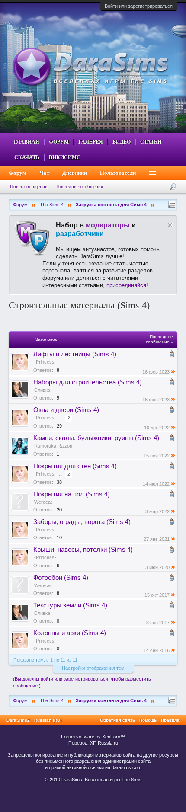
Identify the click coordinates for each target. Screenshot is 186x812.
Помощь (148, 720)
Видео (121, 142)
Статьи (150, 142)
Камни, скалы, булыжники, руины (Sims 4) (96, 438)
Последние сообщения (79, 186)
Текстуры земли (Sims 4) (70, 605)
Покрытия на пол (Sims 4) (71, 494)
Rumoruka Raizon (53, 445)
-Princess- (45, 361)
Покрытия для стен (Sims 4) (75, 466)
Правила (170, 720)
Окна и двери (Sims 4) (66, 409)
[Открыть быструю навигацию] (171, 204)
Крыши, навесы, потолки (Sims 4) (83, 549)
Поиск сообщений (29, 186)
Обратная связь (117, 720)
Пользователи (118, 172)
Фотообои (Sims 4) (60, 577)
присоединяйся (126, 285)
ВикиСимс (64, 157)
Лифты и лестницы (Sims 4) (74, 354)
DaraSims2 (18, 720)
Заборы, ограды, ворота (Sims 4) (82, 521)
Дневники (74, 172)
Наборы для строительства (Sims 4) (87, 382)
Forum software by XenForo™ (93, 736)
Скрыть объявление (170, 225)
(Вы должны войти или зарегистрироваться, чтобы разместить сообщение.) (82, 682)
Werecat (43, 502)
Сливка (42, 390)
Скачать (26, 157)
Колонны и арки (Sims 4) (69, 633)
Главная (26, 142)
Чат (44, 172)
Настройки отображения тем (93, 668)
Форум (59, 142)
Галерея (90, 142)
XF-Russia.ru (104, 742)
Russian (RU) (47, 720)
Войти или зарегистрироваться (139, 6)
